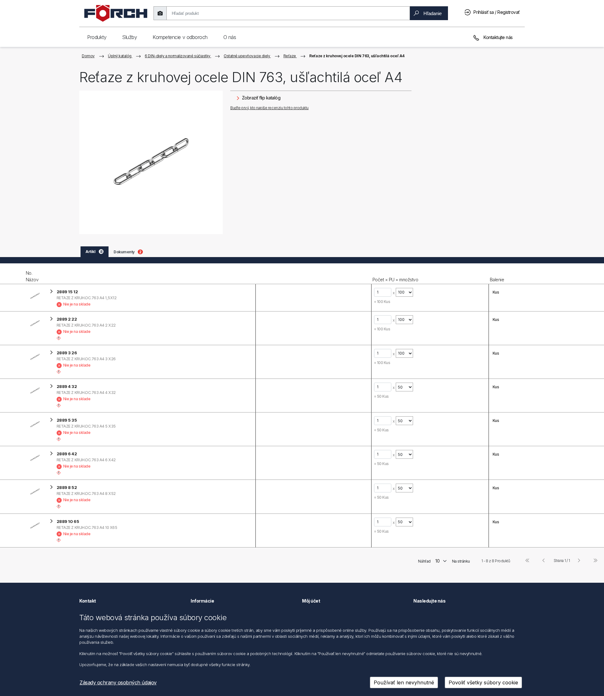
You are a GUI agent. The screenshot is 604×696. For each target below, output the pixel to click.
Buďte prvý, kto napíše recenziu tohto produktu (269, 107)
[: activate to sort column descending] (12, 273)
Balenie (497, 279)
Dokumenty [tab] (128, 252)
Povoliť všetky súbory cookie (483, 682)
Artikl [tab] (94, 251)
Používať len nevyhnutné (404, 682)
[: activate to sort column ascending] (313, 273)
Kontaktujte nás (498, 37)
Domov (88, 55)
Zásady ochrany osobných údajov (118, 682)
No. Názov (32, 276)
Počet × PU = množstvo (395, 279)
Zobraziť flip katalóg (260, 97)
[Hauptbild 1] (151, 162)
